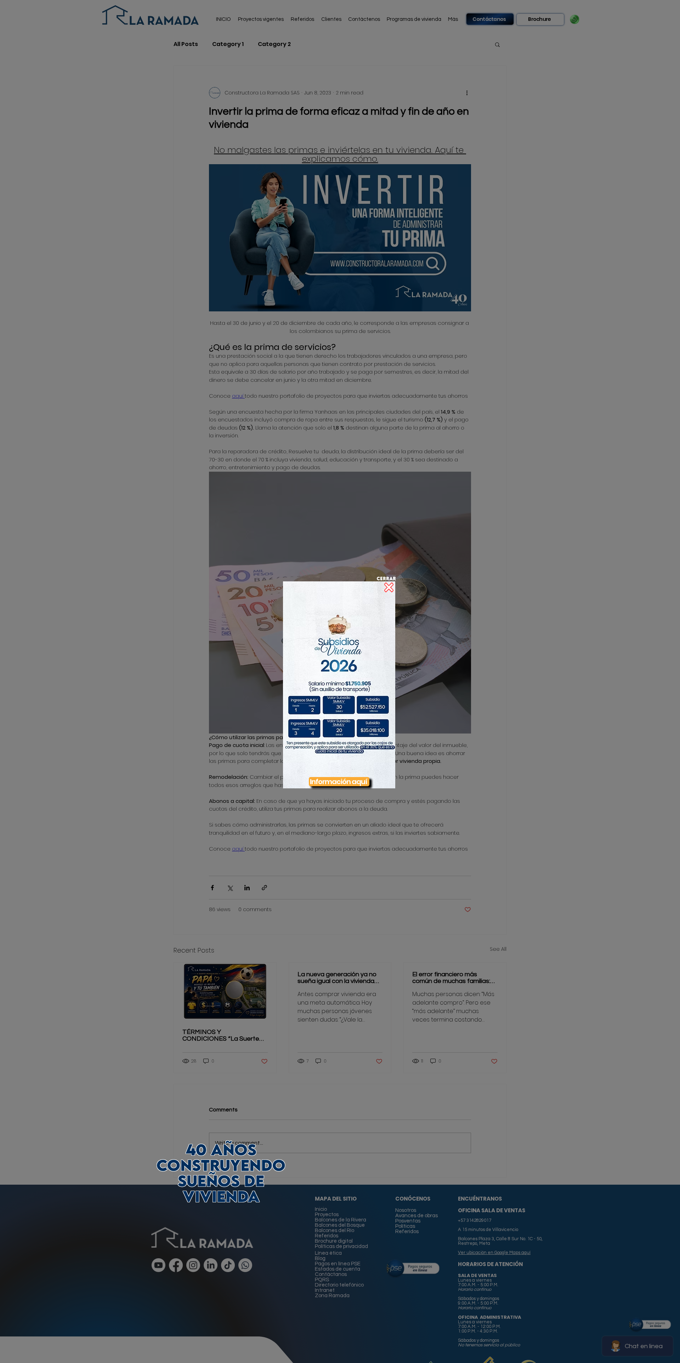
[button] (339, 684)
